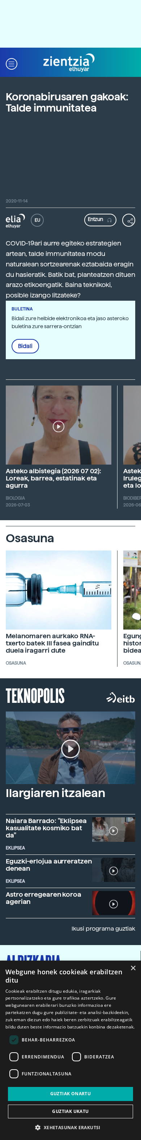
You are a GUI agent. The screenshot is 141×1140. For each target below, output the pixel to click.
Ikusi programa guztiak (103, 928)
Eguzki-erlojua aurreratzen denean (49, 864)
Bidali (25, 346)
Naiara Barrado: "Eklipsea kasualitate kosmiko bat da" (46, 828)
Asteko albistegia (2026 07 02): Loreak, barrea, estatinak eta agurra (53, 478)
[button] (11, 63)
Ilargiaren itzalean (55, 793)
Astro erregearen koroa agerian (43, 898)
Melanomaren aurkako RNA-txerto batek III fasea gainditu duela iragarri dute (52, 643)
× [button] (133, 968)
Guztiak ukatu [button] (70, 1111)
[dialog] (70, 1050)
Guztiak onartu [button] (70, 1094)
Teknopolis (35, 695)
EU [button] (37, 220)
